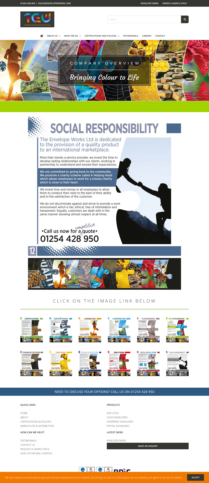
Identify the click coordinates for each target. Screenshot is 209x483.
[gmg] (119, 352)
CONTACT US (27, 445)
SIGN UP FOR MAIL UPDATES (36, 453)
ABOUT (24, 417)
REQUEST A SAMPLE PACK (34, 449)
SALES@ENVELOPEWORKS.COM (54, 3)
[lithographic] (177, 318)
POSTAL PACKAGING (118, 426)
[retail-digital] (148, 352)
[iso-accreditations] (61, 318)
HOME (24, 413)
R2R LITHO (113, 413)
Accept (196, 477)
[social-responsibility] (177, 352)
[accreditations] (31, 318)
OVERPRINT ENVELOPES (120, 421)
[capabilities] (90, 318)
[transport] (31, 352)
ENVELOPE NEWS (116, 440)
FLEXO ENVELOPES (117, 417)
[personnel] (61, 352)
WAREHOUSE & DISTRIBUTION (37, 426)
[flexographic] (148, 318)
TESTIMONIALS (28, 440)
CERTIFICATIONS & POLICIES (35, 421)
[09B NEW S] (90, 352)
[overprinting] (119, 318)
